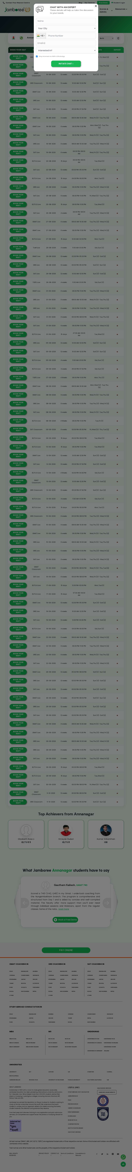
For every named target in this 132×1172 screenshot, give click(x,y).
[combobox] (41, 36)
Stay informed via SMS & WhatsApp (52, 56)
